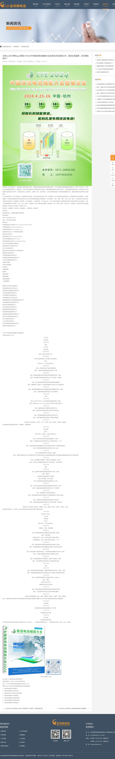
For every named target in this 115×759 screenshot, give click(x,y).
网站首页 (35, 5)
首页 (9, 46)
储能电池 (22, 734)
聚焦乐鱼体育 (4, 746)
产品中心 (57, 5)
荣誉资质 (96, 5)
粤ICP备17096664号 (68, 755)
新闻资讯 (105, 5)
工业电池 (3, 738)
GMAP (45, 755)
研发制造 (76, 5)
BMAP (39, 755)
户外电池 (22, 738)
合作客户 (86, 5)
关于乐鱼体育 (47, 5)
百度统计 (58, 755)
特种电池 (3, 734)
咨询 (113, 158)
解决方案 (67, 5)
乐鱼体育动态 (25, 46)
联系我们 (22, 746)
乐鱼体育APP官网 (30, 755)
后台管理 (51, 755)
